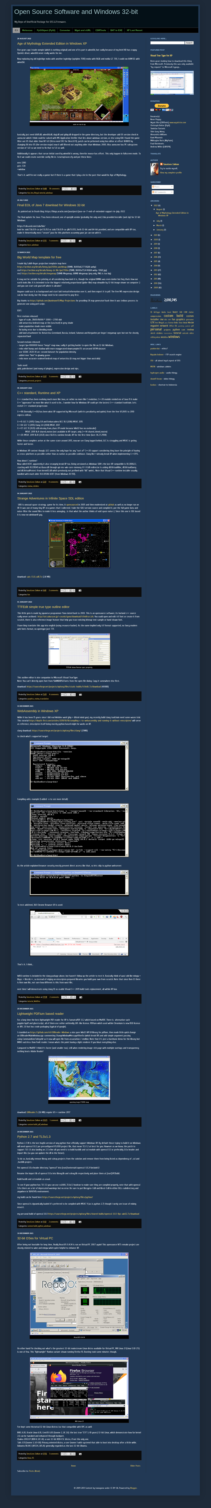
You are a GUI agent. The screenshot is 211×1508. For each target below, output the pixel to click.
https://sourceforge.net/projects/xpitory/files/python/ (67, 1197)
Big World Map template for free (39, 257)
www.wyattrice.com (177, 122)
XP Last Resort (134, 30)
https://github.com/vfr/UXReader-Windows (50, 1032)
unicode (185, 333)
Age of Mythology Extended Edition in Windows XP (52, 43)
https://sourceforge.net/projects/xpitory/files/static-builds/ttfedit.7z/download (64, 686)
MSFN (152, 366)
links (176, 322)
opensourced (72, 504)
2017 (156, 252)
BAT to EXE (116, 30)
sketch (152, 333)
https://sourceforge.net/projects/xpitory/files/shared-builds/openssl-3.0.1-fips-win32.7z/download (93, 1213)
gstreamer (190, 320)
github (111, 504)
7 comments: (54, 241)
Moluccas (27, 30)
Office (171, 326)
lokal (185, 322)
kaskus (153, 385)
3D (151, 312)
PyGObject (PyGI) (46, 30)
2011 (156, 278)
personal (30, 381)
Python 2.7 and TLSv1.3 (34, 1136)
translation (44, 699)
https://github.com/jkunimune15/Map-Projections (52, 300)
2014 (156, 265)
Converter (65, 30)
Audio (164, 312)
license (171, 323)
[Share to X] (69, 188)
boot (169, 312)
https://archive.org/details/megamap (39, 273)
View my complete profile (171, 172)
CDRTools (100, 30)
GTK (152, 322)
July (158, 221)
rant (183, 329)
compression (155, 316)
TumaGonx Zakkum (171, 164)
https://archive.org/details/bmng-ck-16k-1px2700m (45, 270)
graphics (30, 699)
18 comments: (54, 189)
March (159, 225)
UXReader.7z (32, 1112)
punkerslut (155, 348)
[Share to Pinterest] (75, 188)
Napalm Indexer (157, 354)
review (29, 486)
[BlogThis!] (66, 188)
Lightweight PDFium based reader (40, 1013)
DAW (161, 320)
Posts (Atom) (34, 1471)
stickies (36, 486)
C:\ (16, 30)
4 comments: (54, 482)
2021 (156, 235)
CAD (180, 312)
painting (181, 326)
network (164, 325)
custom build (32, 1124)
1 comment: (54, 1120)
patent (187, 326)
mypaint (154, 325)
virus (158, 337)
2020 (156, 239)
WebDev (37, 1001)
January (160, 229)
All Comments (160, 192)
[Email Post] (81, 189)
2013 (156, 270)
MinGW (191, 322)
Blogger (133, 1488)
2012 (156, 274)
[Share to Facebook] (72, 188)
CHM (185, 312)
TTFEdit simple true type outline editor (43, 607)
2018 (156, 248)
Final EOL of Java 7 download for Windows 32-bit (51, 205)
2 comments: (54, 590)
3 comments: (54, 376)
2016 (156, 257)
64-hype (157, 312)
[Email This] (63, 188)
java (166, 323)
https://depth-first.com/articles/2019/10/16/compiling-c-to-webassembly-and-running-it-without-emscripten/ (80, 720)
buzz (29, 245)
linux (29, 1458)
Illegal (36, 193)
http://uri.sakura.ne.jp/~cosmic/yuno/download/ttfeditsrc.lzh (65, 616)
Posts (157, 187)
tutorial (42, 193)
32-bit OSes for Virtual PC (35, 1238)
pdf (39, 1124)
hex (32, 193)
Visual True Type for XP (161, 55)
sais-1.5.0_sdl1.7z (34, 576)
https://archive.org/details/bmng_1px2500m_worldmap (42, 266)
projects (38, 381)
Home (73, 1465)
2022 (156, 205)
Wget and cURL (83, 30)
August (159, 209)
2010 (156, 283)
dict (165, 320)
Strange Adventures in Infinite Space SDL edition (50, 498)
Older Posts (135, 1465)
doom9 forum (156, 379)
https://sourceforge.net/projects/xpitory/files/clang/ (56, 730)
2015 (156, 261)
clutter (191, 312)
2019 (156, 244)
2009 (156, 287)
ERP (169, 320)
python (40, 1226)
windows (49, 193)
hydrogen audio (157, 372)
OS (33, 1458)
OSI (151, 360)
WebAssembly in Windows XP (37, 711)
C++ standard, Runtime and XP (38, 393)
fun (28, 193)
